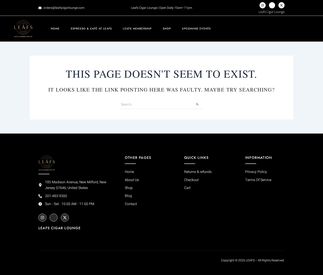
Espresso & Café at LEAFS (91, 29)
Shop (167, 29)
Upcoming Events (196, 29)
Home (55, 29)
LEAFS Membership (137, 29)
